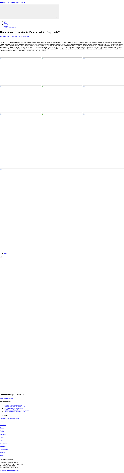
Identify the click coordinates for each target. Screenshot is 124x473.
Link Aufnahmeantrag (6, 398)
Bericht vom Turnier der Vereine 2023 (14, 411)
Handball (2, 437)
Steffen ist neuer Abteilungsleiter (13, 405)
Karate (2, 440)
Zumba (2, 455)
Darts (1, 422)
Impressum (3, 470)
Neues (5, 23)
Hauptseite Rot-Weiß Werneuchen (10, 418)
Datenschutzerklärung (13, 470)
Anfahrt (6, 24)
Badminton (3, 425)
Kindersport (3, 443)
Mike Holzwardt (24, 36)
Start (5, 21)
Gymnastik (3, 434)
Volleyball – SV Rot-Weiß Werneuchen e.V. (12, 2)
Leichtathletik (4, 449)
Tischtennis (3, 452)
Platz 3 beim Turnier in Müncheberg (14, 408)
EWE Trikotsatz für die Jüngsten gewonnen (16, 410)
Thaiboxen (3, 446)
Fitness (2, 428)
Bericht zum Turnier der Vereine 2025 (14, 406)
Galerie (6, 26)
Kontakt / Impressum (10, 27)
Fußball (2, 431)
